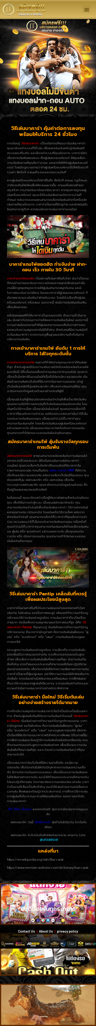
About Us (46, 931)
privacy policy (67, 931)
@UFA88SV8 (49, 840)
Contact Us (26, 931)
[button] (86, 9)
